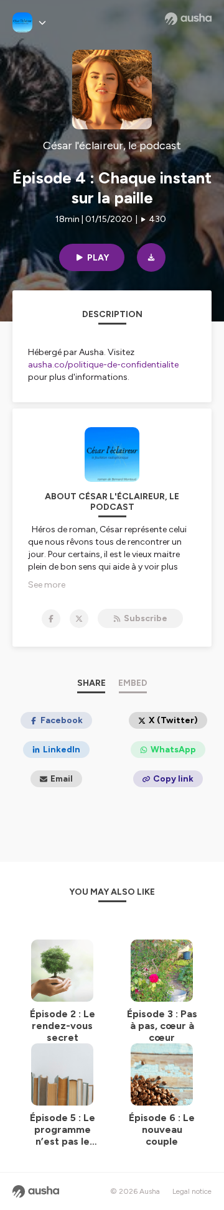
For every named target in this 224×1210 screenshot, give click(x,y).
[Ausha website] (188, 18)
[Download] (151, 257)
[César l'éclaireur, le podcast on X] (79, 618)
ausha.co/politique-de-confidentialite (103, 364)
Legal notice (192, 1191)
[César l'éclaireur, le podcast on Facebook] (51, 618)
